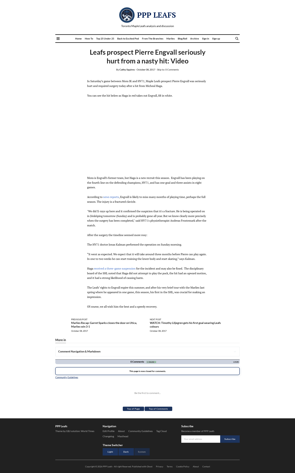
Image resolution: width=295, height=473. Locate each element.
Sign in (205, 38)
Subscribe (229, 439)
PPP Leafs (156, 15)
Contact (206, 466)
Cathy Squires (125, 69)
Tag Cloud (161, 431)
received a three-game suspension (115, 268)
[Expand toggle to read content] (235, 351)
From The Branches (152, 38)
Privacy (159, 466)
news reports (111, 197)
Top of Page (133, 408)
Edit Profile (108, 431)
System (142, 451)
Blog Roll (182, 38)
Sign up (216, 38)
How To (89, 38)
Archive (194, 38)
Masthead (123, 436)
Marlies (170, 38)
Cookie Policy (182, 466)
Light (110, 451)
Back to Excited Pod (128, 38)
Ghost (149, 466)
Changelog (108, 436)
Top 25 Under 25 (105, 38)
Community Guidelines (140, 431)
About (121, 431)
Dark (126, 451)
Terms (170, 466)
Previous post (79, 319)
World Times (87, 431)
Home (78, 38)
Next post (155, 319)
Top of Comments (158, 408)
